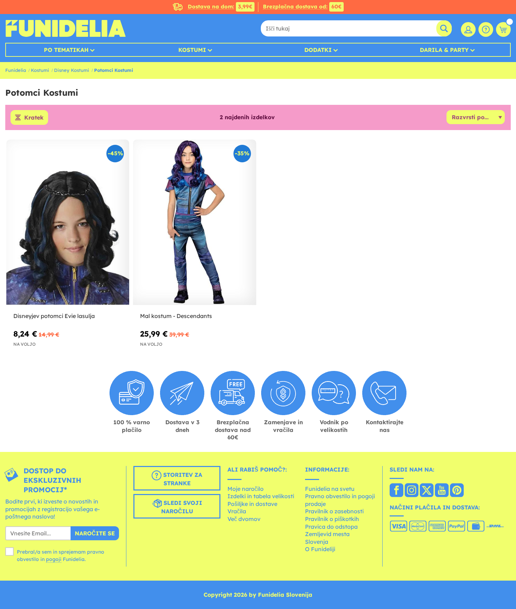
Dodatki (318, 50)
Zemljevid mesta (327, 533)
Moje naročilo (245, 488)
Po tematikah (66, 50)
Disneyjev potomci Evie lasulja (54, 315)
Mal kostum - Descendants (176, 315)
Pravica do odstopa (331, 526)
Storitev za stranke (181, 479)
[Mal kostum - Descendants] (194, 223)
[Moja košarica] (503, 29)
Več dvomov (243, 518)
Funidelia (15, 70)
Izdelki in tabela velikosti (260, 496)
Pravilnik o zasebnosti (334, 511)
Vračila (236, 511)
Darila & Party (444, 50)
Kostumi (192, 50)
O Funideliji (320, 549)
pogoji (53, 559)
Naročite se (95, 533)
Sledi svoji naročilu (181, 507)
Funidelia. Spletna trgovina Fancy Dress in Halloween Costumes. (65, 28)
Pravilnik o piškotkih (332, 518)
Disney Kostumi (71, 70)
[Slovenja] (396, 491)
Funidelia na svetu (330, 488)
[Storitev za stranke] (485, 29)
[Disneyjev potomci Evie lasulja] (67, 223)
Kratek (34, 117)
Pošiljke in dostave (252, 503)
